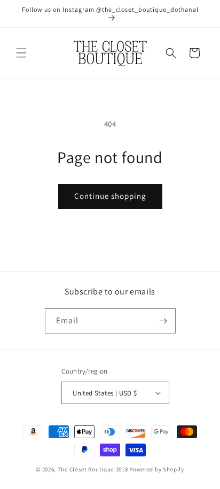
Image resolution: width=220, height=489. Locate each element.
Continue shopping (110, 196)
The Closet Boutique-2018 (93, 469)
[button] (21, 53)
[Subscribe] (163, 320)
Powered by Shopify (156, 469)
